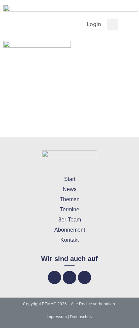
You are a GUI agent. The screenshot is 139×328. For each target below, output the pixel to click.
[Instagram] (69, 277)
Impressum (57, 316)
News (70, 189)
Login (94, 24)
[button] (112, 24)
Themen (70, 199)
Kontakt (69, 240)
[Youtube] (84, 277)
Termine (69, 209)
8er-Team (69, 219)
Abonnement (69, 230)
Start (69, 179)
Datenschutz (81, 316)
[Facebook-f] (54, 277)
